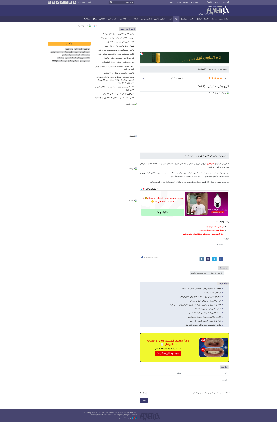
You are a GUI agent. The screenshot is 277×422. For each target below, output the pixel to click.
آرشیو (171, 2)
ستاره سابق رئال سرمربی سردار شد (208, 308)
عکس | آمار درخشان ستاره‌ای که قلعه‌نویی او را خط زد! (114, 97)
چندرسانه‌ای (112, 19)
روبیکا (49, 2)
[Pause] (188, 213)
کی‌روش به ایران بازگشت (213, 86)
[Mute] (192, 213)
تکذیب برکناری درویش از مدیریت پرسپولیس (204, 317)
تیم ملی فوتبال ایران (198, 273)
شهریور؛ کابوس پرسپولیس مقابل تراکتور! (119, 58)
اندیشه (136, 19)
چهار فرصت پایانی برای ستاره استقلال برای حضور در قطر (200, 296)
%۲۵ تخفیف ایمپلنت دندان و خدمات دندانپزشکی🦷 (168, 343)
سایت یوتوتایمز (73, 61)
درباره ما (185, 2)
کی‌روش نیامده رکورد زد (212, 292)
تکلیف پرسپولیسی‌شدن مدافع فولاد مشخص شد (116, 54)
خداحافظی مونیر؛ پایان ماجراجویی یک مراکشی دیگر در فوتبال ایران (114, 88)
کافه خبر (123, 19)
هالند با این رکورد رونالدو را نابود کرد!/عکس (205, 312)
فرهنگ (199, 19)
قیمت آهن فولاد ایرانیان (71, 55)
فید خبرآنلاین (74, 2)
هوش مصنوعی (146, 19)
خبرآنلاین (213, 10)
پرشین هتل (85, 55)
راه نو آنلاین (78, 49)
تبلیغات (178, 2)
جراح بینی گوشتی (56, 52)
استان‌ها (87, 19)
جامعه (191, 19)
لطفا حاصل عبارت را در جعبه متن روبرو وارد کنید (210, 393)
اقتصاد (206, 19)
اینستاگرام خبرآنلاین (66, 2)
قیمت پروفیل (85, 61)
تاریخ (170, 19)
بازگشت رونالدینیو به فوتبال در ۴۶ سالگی (119, 73)
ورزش (176, 19)
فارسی (224, 2)
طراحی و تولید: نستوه (125, 418)
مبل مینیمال (68, 52)
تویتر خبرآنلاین (62, 2)
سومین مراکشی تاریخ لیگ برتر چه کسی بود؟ (117, 37)
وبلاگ (94, 19)
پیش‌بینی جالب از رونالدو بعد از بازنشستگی (118, 62)
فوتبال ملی (201, 69)
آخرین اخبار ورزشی (127, 29)
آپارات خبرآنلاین (57, 2)
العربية (217, 2)
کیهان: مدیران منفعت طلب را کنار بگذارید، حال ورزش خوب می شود (114, 68)
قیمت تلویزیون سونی (82, 52)
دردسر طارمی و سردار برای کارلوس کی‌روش (205, 300)
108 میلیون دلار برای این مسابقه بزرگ (120, 42)
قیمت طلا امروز (70, 58)
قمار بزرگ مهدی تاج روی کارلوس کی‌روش (205, 321)
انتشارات (102, 19)
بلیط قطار (60, 58)
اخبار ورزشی (212, 69)
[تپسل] (141, 53)
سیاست (214, 19)
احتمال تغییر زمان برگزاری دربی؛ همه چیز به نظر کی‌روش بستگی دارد (195, 304)
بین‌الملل (184, 19)
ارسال (144, 400)
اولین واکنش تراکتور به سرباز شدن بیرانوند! (118, 33)
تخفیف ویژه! (162, 212)
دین (130, 19)
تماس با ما (194, 2)
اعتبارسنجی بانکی (83, 58)
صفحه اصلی (223, 19)
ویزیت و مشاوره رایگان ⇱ (168, 353)
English (210, 2)
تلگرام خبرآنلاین (70, 2)
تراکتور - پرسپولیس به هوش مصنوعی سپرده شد (116, 50)
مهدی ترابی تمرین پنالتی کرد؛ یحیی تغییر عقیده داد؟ (201, 288)
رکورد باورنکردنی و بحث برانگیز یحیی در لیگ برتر (203, 325)
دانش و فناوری (159, 19)
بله (53, 2)
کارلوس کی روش (216, 273)
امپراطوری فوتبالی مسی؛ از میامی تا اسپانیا (118, 93)
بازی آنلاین (69, 49)
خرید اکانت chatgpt (59, 61)
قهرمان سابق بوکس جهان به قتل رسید (119, 46)
